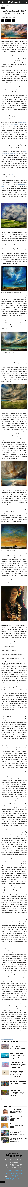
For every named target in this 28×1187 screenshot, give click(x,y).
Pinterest (19, 1178)
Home (2, 5)
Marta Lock (5, 17)
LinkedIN (14, 1178)
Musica (12, 1119)
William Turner (22, 122)
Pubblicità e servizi (9, 1170)
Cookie (16, 1175)
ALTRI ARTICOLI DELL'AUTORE (9, 1041)
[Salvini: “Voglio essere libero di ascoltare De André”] (5, 1118)
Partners (7, 1173)
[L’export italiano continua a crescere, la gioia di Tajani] (5, 1111)
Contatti (8, 1172)
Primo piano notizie (14, 1134)
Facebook (12, 1176)
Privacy (12, 1175)
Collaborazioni (18, 1170)
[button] (26, 2)
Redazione (13, 1172)
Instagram (19, 1176)
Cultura (12, 1127)
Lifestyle (7, 5)
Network (19, 1172)
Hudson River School (16, 174)
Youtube (14, 1180)
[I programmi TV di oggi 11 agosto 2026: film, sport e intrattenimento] (5, 1133)
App (11, 1173)
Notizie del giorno (17, 1173)
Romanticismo (14, 124)
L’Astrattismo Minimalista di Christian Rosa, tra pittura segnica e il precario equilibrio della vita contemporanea (18, 1074)
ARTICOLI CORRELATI (7, 1039)
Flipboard (8, 1178)
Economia (12, 1112)
